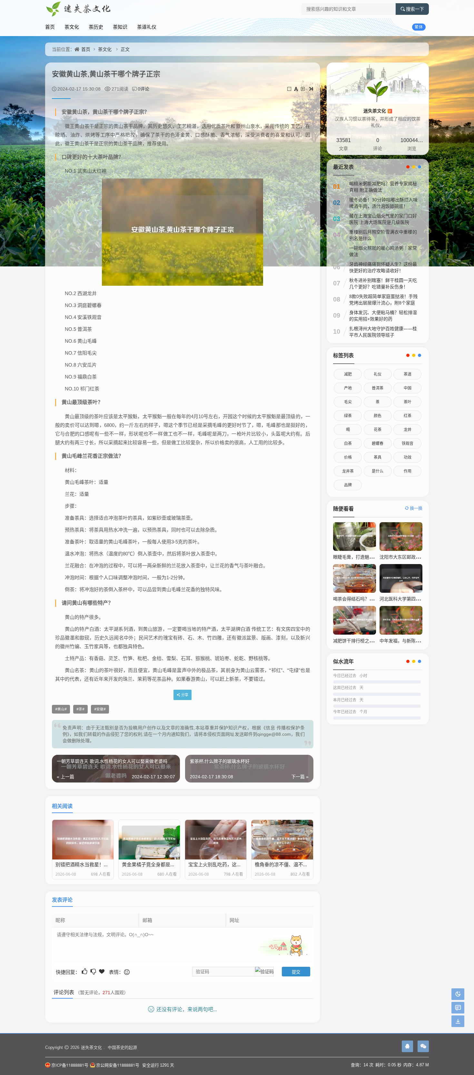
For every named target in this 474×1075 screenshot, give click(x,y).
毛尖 (348, 402)
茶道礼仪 (146, 27)
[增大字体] (303, 89)
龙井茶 (348, 471)
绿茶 (348, 415)
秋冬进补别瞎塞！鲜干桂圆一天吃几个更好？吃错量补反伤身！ (383, 283)
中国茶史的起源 (122, 1047)
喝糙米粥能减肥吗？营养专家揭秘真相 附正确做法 (383, 186)
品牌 (348, 485)
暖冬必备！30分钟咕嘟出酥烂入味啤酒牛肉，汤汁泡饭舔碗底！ (383, 203)
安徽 (100, 709)
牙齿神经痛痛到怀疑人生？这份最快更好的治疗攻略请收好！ (383, 267)
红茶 (407, 415)
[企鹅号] (407, 1046)
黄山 (60, 709)
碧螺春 (377, 443)
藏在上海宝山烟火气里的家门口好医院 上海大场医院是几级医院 (383, 219)
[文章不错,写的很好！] (85, 971)
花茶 (377, 429)
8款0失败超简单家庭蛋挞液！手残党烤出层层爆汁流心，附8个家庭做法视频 (383, 302)
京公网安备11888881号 (117, 1065)
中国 (407, 388)
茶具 (377, 457)
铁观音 (407, 443)
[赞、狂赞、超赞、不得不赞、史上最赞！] (102, 971)
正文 (125, 49)
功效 (407, 457)
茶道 (407, 374)
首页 (50, 27)
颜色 (377, 415)
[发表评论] (458, 1008)
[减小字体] (289, 89)
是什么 (377, 471)
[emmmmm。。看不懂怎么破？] (93, 971)
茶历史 (96, 27)
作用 (407, 471)
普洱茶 (377, 388)
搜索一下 (415, 9)
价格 (348, 457)
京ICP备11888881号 (69, 1065)
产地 (348, 388)
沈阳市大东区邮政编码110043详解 (414, 557)
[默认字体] (296, 89)
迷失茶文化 (377, 111)
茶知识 (120, 27)
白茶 (348, 443)
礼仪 (377, 374)
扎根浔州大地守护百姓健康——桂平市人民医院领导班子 (383, 331)
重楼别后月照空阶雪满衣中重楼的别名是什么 (383, 235)
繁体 (419, 27)
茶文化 (71, 27)
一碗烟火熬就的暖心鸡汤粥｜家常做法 (383, 251)
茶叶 (407, 402)
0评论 (143, 89)
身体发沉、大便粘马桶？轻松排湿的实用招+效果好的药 (383, 315)
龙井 (407, 429)
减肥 (348, 374)
